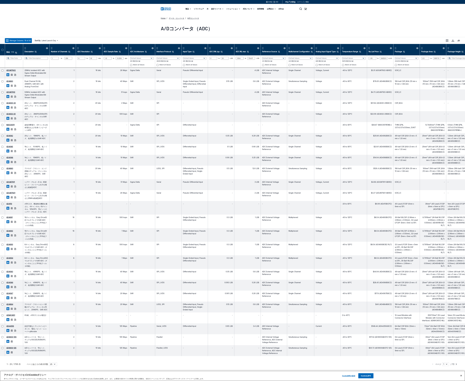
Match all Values (134, 65)
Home (163, 18)
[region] (232, 376)
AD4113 (4, 204)
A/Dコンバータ (193, 18)
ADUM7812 (5, 92)
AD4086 (4, 282)
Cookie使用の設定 (348, 375)
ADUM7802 (6, 70)
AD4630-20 (6, 103)
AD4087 (4, 293)
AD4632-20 (6, 114)
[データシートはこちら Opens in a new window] (10, 75)
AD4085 (4, 147)
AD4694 (4, 258)
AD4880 (4, 168)
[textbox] (9, 61)
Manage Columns (20, 40)
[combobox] (458, 40)
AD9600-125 (6, 348)
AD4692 (4, 231)
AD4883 (4, 81)
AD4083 (4, 272)
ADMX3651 (5, 315)
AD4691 (4, 217)
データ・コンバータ (176, 18)
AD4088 (4, 157)
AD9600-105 (6, 337)
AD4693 (4, 244)
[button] (447, 40)
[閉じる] (461, 375)
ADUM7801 (5, 193)
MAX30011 (5, 125)
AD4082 (4, 136)
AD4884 (4, 304)
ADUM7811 (5, 182)
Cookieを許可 (366, 375)
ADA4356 (5, 326)
